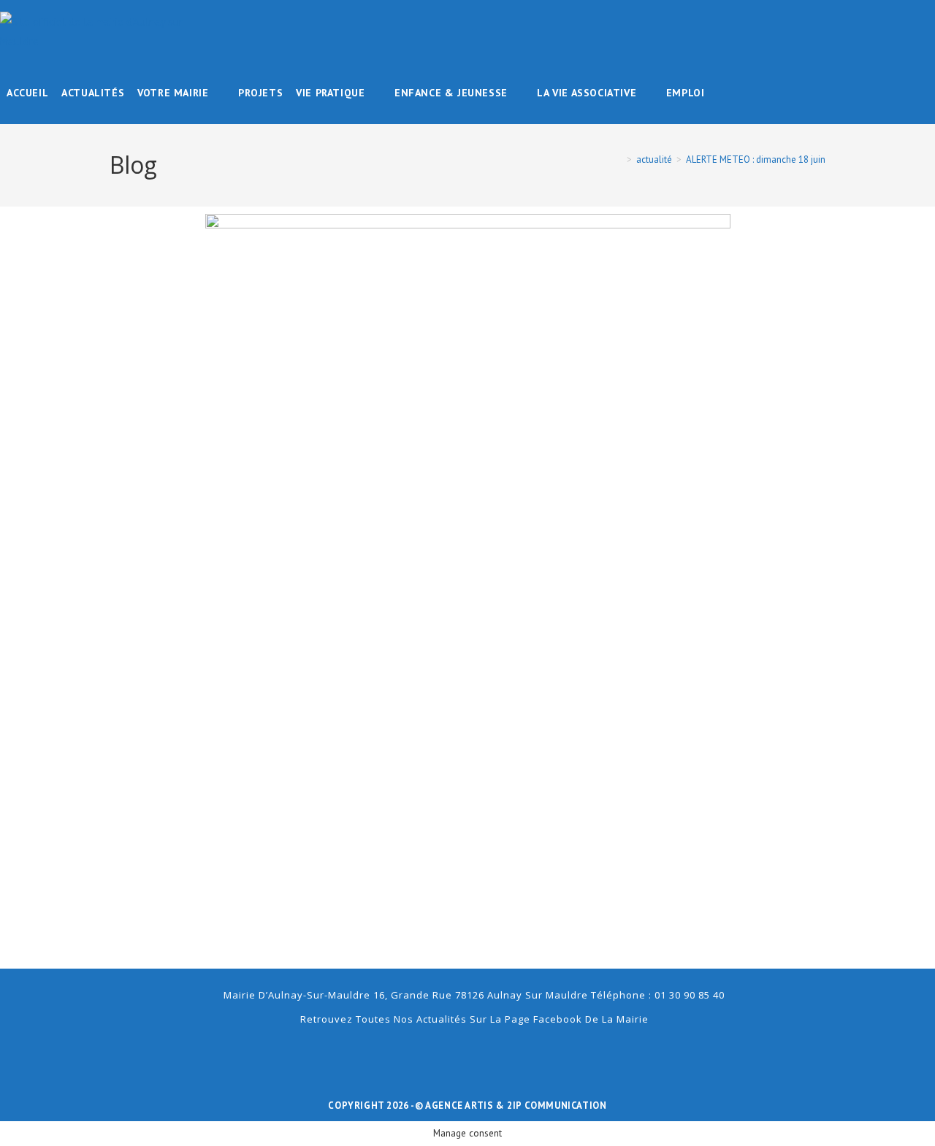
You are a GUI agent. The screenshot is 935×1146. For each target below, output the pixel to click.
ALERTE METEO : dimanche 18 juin (755, 159)
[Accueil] (618, 159)
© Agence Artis (455, 1105)
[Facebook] (467, 1053)
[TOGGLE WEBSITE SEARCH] (721, 93)
